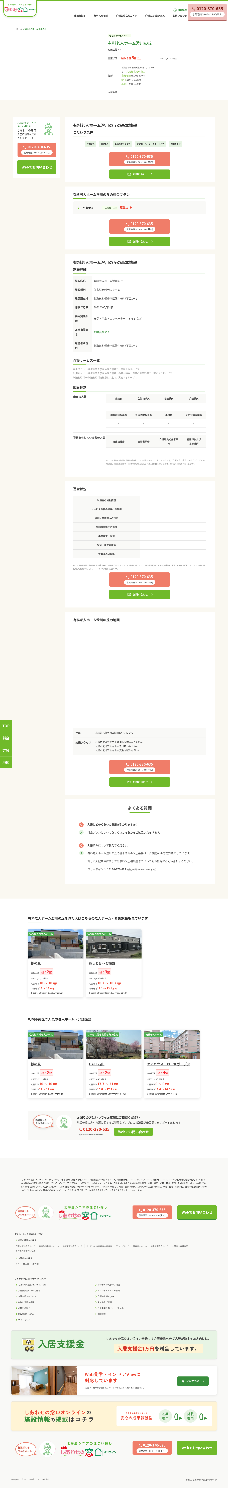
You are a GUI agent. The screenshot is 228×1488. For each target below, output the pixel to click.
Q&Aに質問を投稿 (26, 1302)
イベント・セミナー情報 (109, 1290)
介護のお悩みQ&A (155, 15)
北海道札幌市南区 (135, 71)
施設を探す (80, 15)
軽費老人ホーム (140, 1246)
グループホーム (123, 1246)
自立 (18, 1264)
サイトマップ (24, 1319)
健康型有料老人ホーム (73, 1246)
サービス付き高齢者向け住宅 (99, 1246)
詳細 (6, 750)
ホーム (19, 28)
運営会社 (45, 1479)
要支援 (26, 1264)
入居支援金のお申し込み (29, 1290)
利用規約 (15, 1479)
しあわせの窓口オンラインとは (32, 1284)
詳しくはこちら (190, 1381)
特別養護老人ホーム (160, 1246)
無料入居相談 (101, 15)
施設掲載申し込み (26, 1313)
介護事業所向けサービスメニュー (113, 1307)
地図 (6, 762)
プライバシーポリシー (30, 1479)
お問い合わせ (180, 15)
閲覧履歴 (180, 9)
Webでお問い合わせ (37, 167)
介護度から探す (25, 1258)
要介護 (36, 1264)
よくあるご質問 (105, 1302)
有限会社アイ (115, 49)
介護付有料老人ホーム (26, 1246)
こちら (126, 832)
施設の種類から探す (27, 1240)
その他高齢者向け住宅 (26, 1250)
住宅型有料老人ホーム (49, 1246)
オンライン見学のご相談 (109, 1284)
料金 (6, 737)
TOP (6, 725)
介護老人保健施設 (180, 1246)
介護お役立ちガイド (126, 15)
